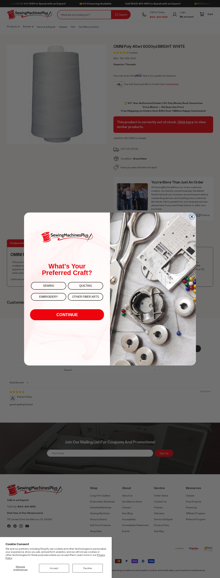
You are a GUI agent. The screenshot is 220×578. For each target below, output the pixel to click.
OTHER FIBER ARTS (85, 296)
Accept (54, 568)
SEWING (48, 285)
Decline (87, 568)
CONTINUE (67, 314)
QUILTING (85, 285)
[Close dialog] (192, 216)
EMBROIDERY (48, 296)
